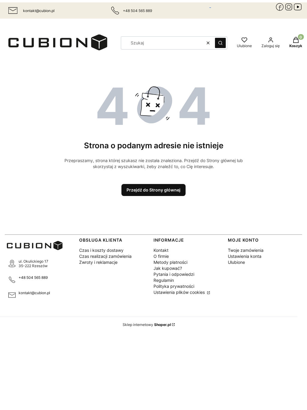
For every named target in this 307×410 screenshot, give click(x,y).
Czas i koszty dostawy (101, 250)
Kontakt (161, 250)
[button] (220, 43)
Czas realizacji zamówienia (105, 256)
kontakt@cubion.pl (39, 10)
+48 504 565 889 (33, 277)
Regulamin (164, 280)
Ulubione (236, 262)
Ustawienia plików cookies (180, 292)
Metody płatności (170, 262)
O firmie (161, 256)
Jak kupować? (168, 268)
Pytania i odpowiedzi (174, 274)
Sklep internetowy (147, 324)
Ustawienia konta (244, 256)
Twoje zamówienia (246, 250)
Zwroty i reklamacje (98, 262)
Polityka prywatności (174, 286)
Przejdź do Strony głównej (153, 189)
